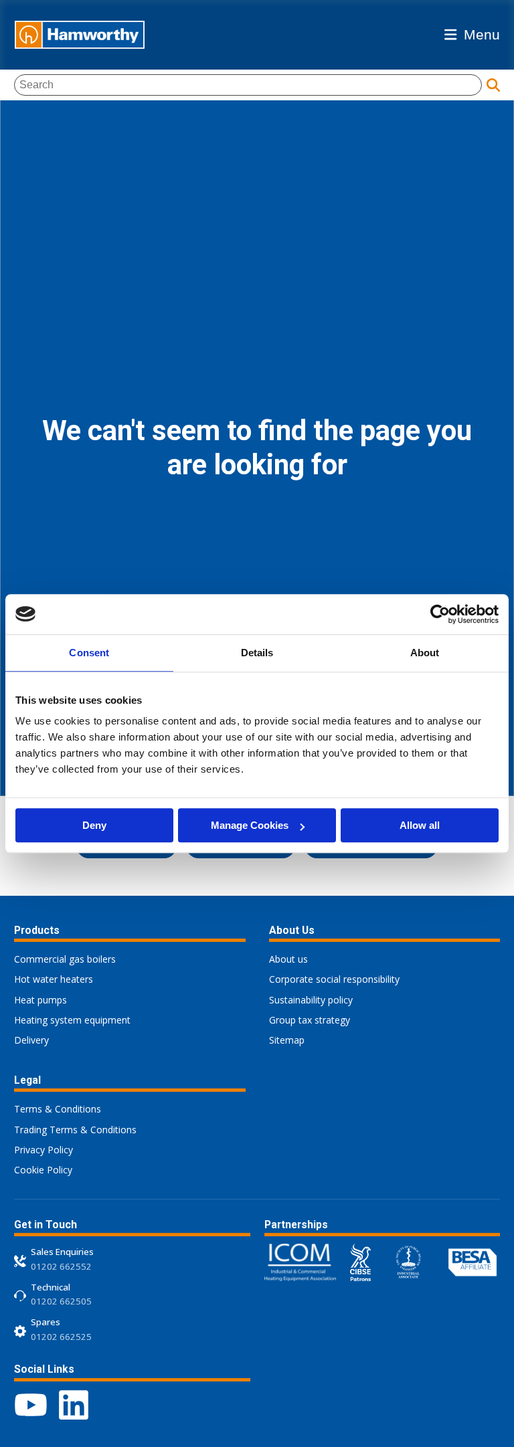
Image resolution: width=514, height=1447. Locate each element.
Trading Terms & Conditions (75, 1129)
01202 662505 (61, 1301)
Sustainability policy (311, 999)
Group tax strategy (309, 1020)
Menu (482, 34)
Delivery (31, 1040)
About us (288, 959)
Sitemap (287, 1040)
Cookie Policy (43, 1169)
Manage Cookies (249, 825)
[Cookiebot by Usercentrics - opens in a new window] (440, 614)
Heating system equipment (72, 1020)
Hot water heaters (53, 979)
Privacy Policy (43, 1149)
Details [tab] (257, 652)
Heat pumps (40, 999)
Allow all (420, 825)
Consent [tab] (89, 652)
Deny (94, 825)
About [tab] (425, 652)
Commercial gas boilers (65, 959)
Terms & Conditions (57, 1108)
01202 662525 (61, 1337)
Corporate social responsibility (334, 979)
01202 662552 (61, 1266)
